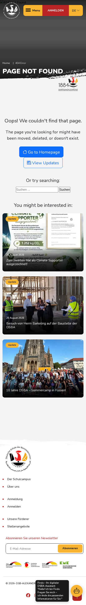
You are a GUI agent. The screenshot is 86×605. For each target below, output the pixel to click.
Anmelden (14, 507)
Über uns (13, 487)
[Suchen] (77, 591)
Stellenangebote (18, 526)
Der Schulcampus (19, 479)
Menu (36, 10)
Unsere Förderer (18, 519)
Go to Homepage (43, 152)
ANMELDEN (56, 10)
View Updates (45, 163)
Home (6, 63)
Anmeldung (15, 499)
